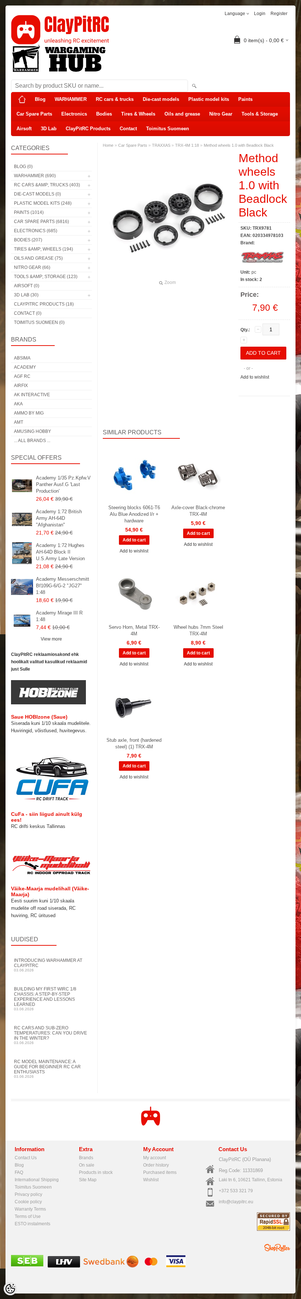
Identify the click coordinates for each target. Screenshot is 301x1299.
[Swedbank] (110, 1266)
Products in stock (96, 1172)
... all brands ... (32, 440)
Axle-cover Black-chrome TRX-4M (198, 511)
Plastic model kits (208, 99)
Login (259, 13)
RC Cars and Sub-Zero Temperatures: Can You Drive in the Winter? (50, 1035)
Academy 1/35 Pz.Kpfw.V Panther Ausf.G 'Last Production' (63, 484)
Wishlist (151, 1179)
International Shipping (37, 1179)
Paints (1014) (29, 212)
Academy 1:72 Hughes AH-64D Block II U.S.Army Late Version (60, 552)
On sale (86, 1165)
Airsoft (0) (26, 285)
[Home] (22, 99)
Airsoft (24, 128)
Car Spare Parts (34, 114)
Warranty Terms (30, 1209)
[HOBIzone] (48, 702)
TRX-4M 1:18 (187, 145)
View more (51, 639)
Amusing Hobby (32, 431)
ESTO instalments (32, 1223)
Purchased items (160, 1172)
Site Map (88, 1179)
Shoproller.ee (277, 1247)
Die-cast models (161, 99)
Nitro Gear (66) (32, 267)
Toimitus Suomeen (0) (39, 322)
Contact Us (26, 1157)
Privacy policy (28, 1194)
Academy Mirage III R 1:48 (59, 616)
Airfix (21, 385)
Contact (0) (27, 313)
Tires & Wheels (138, 114)
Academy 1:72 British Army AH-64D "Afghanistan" (59, 518)
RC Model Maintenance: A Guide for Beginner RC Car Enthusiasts (47, 1069)
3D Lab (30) (26, 295)
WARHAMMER (71, 99)
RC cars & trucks (115, 99)
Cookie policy (28, 1201)
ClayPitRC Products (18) (44, 304)
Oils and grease (182, 114)
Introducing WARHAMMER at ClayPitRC (48, 965)
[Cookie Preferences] (10, 1288)
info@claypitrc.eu (236, 1201)
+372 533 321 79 (236, 1190)
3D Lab (49, 128)
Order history (156, 1165)
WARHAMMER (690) (35, 175)
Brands (86, 1157)
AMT (18, 422)
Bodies (104, 114)
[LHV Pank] (64, 1266)
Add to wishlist (254, 377)
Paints (245, 99)
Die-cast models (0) (37, 194)
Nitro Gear (220, 114)
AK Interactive (32, 394)
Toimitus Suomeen (167, 128)
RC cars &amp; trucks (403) (47, 184)
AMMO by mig (29, 413)
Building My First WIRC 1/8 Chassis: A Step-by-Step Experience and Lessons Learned (45, 998)
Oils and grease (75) (38, 258)
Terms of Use (28, 1216)
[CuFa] (51, 800)
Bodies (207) (28, 239)
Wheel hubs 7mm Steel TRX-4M (198, 630)
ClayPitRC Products (88, 128)
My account (154, 1157)
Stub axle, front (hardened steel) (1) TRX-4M (134, 743)
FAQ (19, 1172)
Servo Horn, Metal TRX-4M (134, 630)
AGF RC (22, 376)
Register (279, 13)
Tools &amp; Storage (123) (45, 276)
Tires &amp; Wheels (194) (43, 249)
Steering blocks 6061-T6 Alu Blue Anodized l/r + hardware (134, 514)
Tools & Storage (260, 114)
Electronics (74, 114)
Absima (22, 358)
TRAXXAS (161, 145)
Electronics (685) (35, 230)
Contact (128, 128)
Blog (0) (23, 166)
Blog (40, 99)
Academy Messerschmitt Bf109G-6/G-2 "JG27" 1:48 (62, 585)
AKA (18, 403)
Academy (25, 367)
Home (108, 145)
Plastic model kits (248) (43, 203)
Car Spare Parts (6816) (41, 221)
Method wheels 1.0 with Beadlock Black (239, 145)
